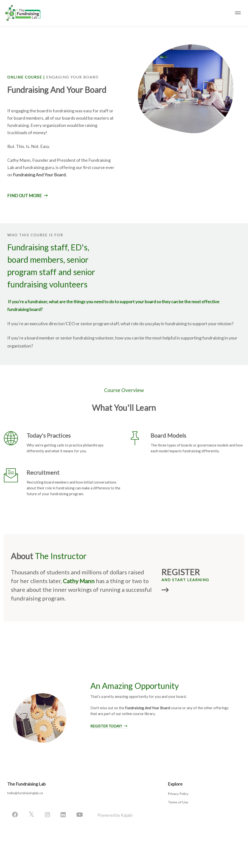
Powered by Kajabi (114, 815)
